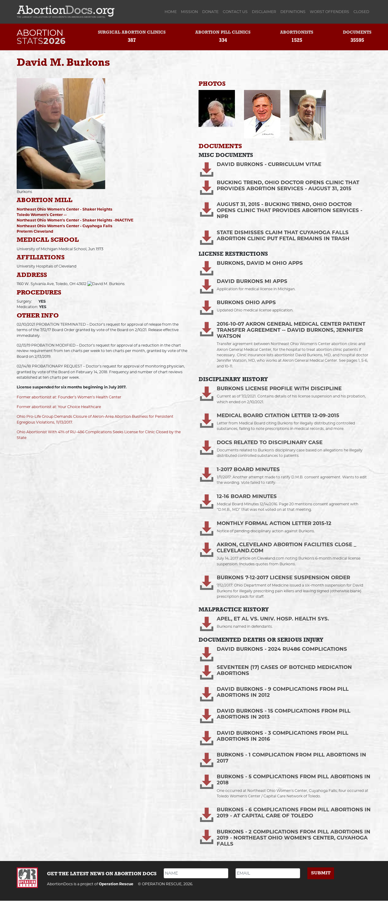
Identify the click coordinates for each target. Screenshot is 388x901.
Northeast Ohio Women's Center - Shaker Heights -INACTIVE (75, 220)
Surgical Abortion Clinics (132, 32)
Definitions (293, 11)
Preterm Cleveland (35, 231)
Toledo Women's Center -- (42, 214)
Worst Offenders (329, 11)
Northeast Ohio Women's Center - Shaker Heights (64, 209)
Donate (210, 11)
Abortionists (296, 32)
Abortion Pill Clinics (222, 32)
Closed (361, 11)
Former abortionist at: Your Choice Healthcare (59, 406)
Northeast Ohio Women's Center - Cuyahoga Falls (64, 226)
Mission (189, 11)
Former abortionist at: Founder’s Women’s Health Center (69, 397)
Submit (321, 873)
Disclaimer (264, 11)
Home (172, 11)
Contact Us (235, 11)
